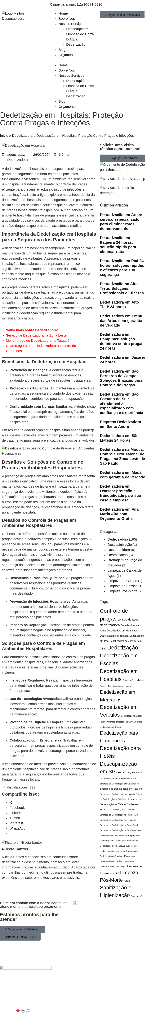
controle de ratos (128, 619)
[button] (73, 60)
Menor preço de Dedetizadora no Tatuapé (37, 340)
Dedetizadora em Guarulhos (122, 630)
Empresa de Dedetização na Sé (114, 830)
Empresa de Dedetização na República (118, 820)
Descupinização (120, 545)
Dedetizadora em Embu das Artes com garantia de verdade (121, 320)
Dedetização (75, 44)
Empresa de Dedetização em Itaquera (121, 789)
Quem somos (36, 998)
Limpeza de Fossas (122, 586)
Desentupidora (77, 29)
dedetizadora (110, 625)
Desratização (118, 555)
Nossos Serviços (71, 24)
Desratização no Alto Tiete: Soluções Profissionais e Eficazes (122, 288)
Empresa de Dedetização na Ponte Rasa (119, 815)
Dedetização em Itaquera (119, 686)
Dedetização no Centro (110, 727)
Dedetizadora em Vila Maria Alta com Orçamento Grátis (119, 514)
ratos (127, 880)
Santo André (136, 896)
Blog (62, 50)
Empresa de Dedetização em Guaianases (119, 784)
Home (63, 13)
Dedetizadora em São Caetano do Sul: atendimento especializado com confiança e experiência (121, 403)
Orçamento (67, 55)
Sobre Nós (67, 19)
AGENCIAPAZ (49, 1011)
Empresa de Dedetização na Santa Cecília (119, 825)
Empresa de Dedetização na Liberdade (118, 809)
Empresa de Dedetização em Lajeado (117, 794)
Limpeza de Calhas (122, 581)
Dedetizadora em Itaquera (114, 636)
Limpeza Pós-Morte (122, 591)
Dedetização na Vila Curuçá (129, 722)
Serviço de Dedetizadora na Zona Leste (36, 335)
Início (4, 135)
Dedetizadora (22, 135)
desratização (125, 772)
